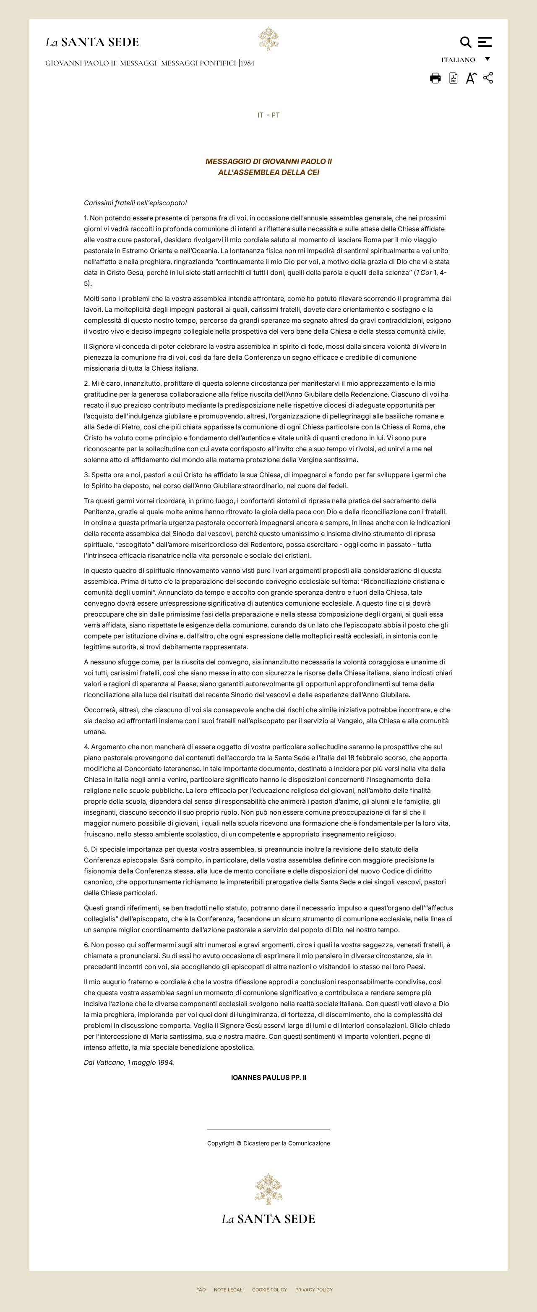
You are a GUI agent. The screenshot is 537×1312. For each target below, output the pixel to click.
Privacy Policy (314, 1290)
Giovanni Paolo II (81, 63)
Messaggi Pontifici (199, 63)
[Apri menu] (484, 42)
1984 (247, 63)
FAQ (201, 1290)
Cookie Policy (269, 1290)
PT (275, 115)
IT (260, 115)
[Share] (489, 79)
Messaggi (139, 63)
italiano (460, 61)
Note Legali (229, 1290)
